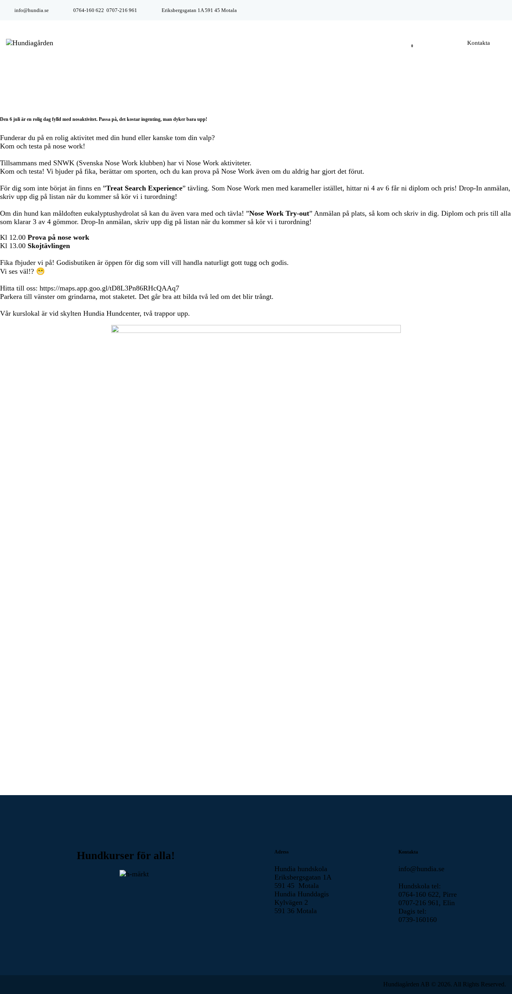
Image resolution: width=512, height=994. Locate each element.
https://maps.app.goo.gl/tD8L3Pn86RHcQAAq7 (109, 288)
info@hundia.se (421, 869)
